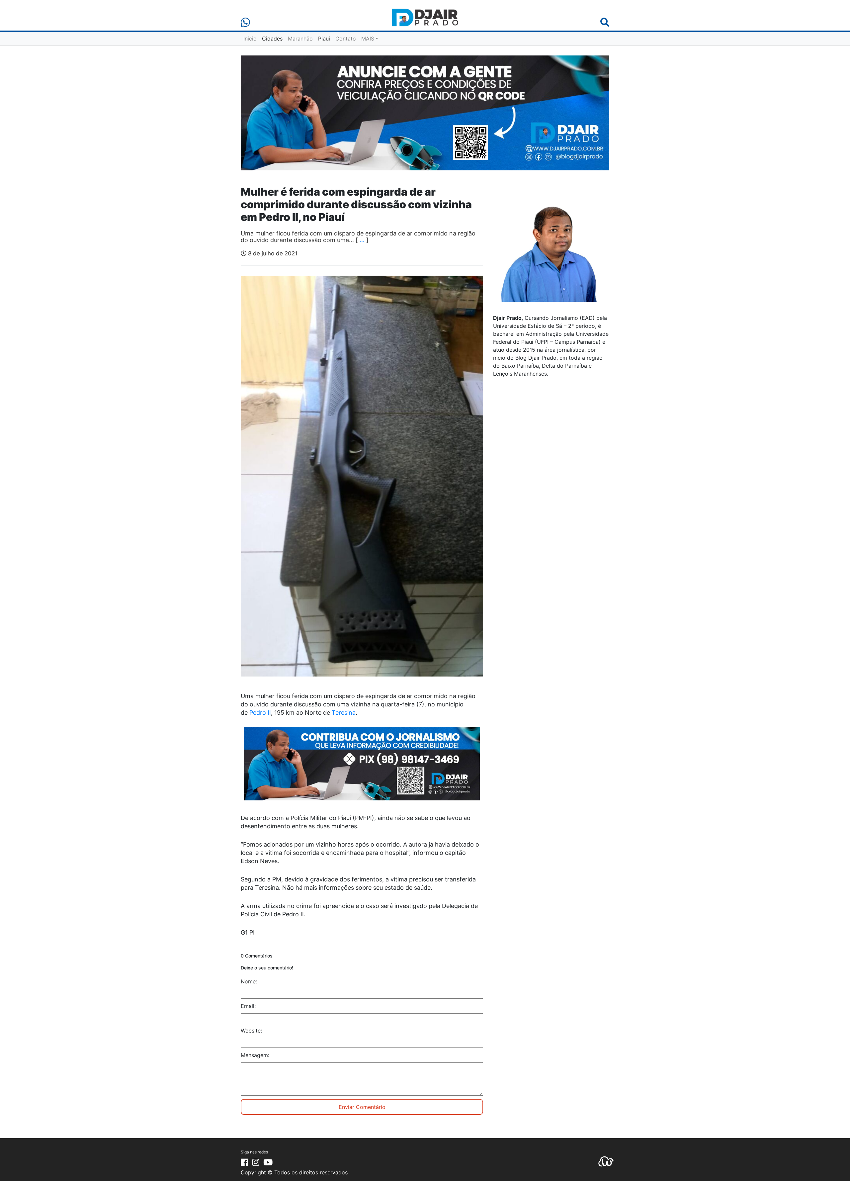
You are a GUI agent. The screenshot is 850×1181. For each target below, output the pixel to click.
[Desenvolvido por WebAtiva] (606, 1160)
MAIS (367, 38)
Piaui (324, 38)
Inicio (250, 38)
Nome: (249, 981)
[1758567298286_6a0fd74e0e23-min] (362, 768)
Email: (248, 1006)
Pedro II (260, 712)
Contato (345, 38)
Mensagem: (255, 1055)
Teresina (344, 712)
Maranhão (300, 38)
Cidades (272, 38)
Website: (251, 1030)
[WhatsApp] (245, 22)
